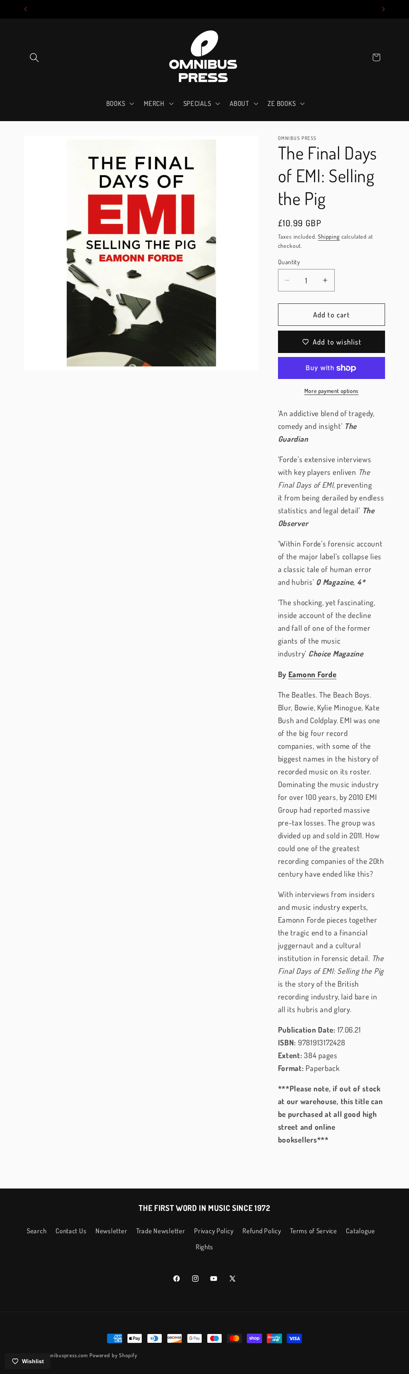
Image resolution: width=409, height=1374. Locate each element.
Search (36, 1230)
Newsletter (111, 1230)
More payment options (331, 390)
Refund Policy (261, 1230)
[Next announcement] (383, 9)
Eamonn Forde (312, 674)
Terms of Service (313, 1230)
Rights (204, 1246)
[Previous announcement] (25, 9)
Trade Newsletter (160, 1230)
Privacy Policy (213, 1230)
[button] (34, 57)
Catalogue (360, 1230)
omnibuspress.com (66, 1355)
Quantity (289, 262)
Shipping (329, 236)
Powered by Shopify (113, 1355)
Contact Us (71, 1230)
